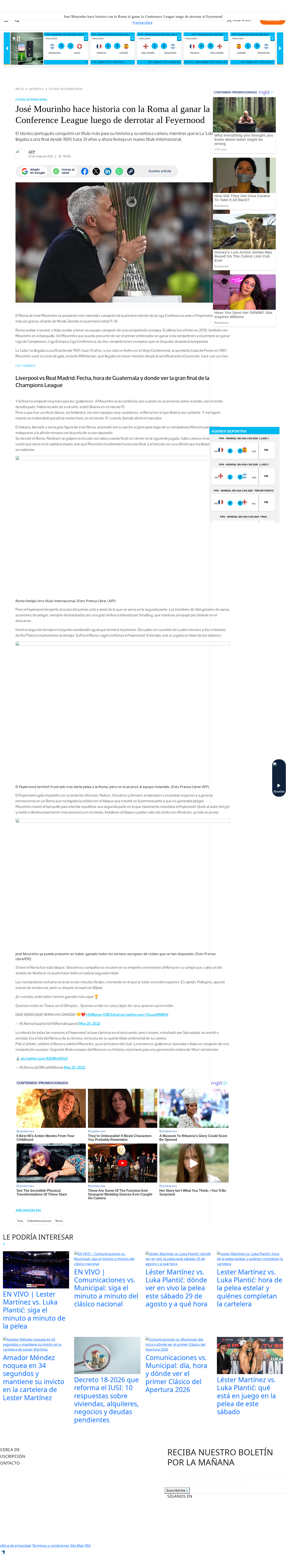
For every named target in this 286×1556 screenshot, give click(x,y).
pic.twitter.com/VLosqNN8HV (144, 1014)
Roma (59, 1221)
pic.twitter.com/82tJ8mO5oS (44, 1058)
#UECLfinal (111, 1014)
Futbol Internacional (39, 1221)
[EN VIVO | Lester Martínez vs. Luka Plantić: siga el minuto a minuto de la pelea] (36, 1270)
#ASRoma (93, 1014)
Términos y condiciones (50, 1545)
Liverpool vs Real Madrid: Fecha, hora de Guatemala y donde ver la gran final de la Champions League (112, 381)
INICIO (19, 89)
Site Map (77, 1545)
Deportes (36, 89)
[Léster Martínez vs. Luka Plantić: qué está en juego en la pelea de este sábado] (250, 1356)
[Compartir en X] (96, 171)
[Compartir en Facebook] (85, 171)
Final (20, 1221)
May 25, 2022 (89, 1023)
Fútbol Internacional (66, 89)
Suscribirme (176, 1490)
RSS (88, 1545)
